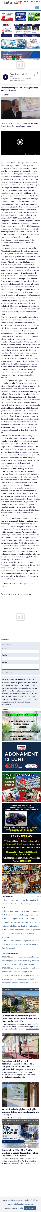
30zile (38, 896)
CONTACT (36, 1)
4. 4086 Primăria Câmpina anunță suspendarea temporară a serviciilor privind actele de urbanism (21, 933)
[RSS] (28, 1)
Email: (4, 655)
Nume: (4, 648)
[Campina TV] (11, 2)
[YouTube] (21, 1)
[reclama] (7, 20)
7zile (33, 896)
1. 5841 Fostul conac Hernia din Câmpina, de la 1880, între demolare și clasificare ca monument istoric (21, 904)
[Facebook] (25, 1)
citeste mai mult (32, 1029)
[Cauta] (17, 1)
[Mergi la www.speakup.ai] (37, 72)
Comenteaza (7, 672)
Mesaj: (4, 662)
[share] (2, 639)
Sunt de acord (29, 1207)
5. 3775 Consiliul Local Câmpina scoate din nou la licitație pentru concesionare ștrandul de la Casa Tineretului (21, 944)
